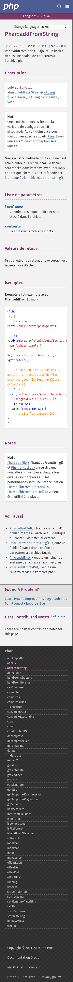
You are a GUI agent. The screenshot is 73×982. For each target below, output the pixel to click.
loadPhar (13, 843)
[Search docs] (59, 6)
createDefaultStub (19, 731)
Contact (35, 967)
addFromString (17, 668)
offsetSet (13, 872)
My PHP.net (15, 967)
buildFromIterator (18, 682)
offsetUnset (15, 877)
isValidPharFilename (20, 833)
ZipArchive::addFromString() (42, 178)
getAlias (12, 765)
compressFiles (16, 702)
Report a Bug (35, 603)
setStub (12, 906)
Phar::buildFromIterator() (25, 492)
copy (10, 721)
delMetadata (15, 746)
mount (11, 853)
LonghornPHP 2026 (36, 16)
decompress (15, 736)
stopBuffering (16, 916)
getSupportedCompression (24, 794)
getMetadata (15, 770)
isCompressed (16, 823)
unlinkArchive (16, 921)
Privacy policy (51, 977)
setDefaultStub (17, 892)
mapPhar (13, 848)
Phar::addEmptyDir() (24, 567)
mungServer (15, 858)
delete (11, 750)
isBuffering (14, 819)
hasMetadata (15, 809)
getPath (12, 780)
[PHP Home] (11, 6)
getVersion (14, 804)
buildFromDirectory (19, 677)
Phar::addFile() (18, 463)
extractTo (13, 760)
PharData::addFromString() (29, 543)
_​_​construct (14, 707)
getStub (12, 789)
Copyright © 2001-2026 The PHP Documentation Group (30, 952)
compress (13, 697)
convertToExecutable (20, 716)
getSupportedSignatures (23, 799)
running (12, 882)
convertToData (16, 712)
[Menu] (67, 6)
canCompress (16, 687)
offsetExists (15, 862)
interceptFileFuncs (19, 814)
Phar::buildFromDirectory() (26, 487)
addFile (12, 663)
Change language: (26, 27)
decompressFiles (18, 741)
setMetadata (15, 896)
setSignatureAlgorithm (21, 901)
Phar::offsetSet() (23, 467)
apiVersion (14, 673)
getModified (15, 775)
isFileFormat (15, 828)
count (11, 726)
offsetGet (13, 867)
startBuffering (16, 911)
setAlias (12, 887)
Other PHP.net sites (21, 977)
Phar (50, 136)
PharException (39, 141)
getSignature (15, 785)
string (49, 92)
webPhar (12, 926)
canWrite (13, 692)
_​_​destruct (14, 755)
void (11, 102)
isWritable (13, 838)
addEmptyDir (15, 658)
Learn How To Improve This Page (28, 599)
